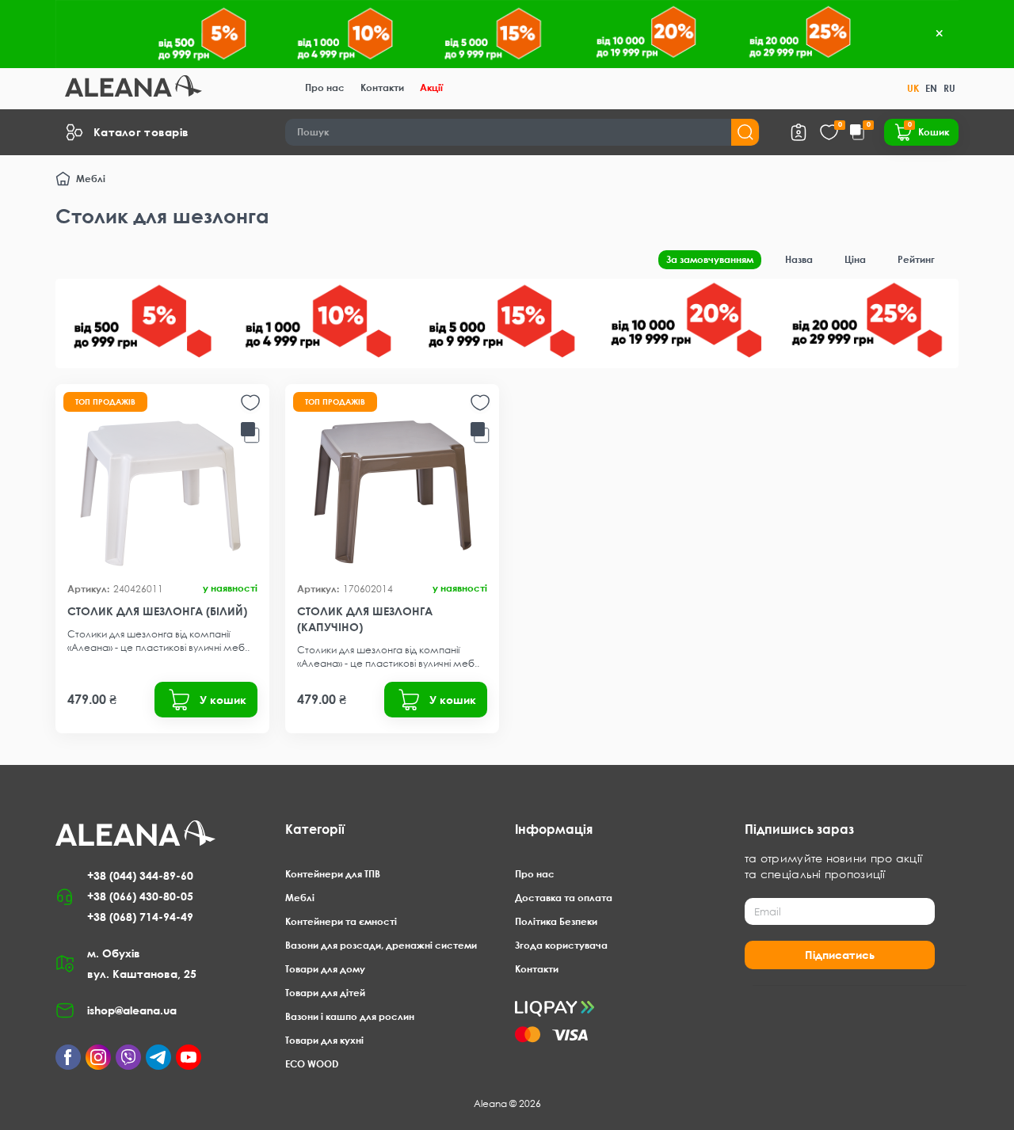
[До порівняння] (250, 433)
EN (931, 88)
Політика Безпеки (556, 921)
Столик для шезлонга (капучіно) (365, 618)
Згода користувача (561, 945)
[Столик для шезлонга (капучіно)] (392, 483)
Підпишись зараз (799, 829)
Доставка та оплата (563, 898)
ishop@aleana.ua (132, 1010)
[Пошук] (745, 132)
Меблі (90, 179)
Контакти (382, 87)
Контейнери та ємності (341, 921)
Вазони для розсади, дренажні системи (381, 945)
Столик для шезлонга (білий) (157, 611)
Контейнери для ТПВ (332, 874)
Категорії (315, 829)
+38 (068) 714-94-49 (140, 916)
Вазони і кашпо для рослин (349, 1016)
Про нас (325, 87)
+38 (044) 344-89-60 (140, 875)
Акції (431, 87)
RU (949, 88)
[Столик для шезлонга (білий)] (162, 483)
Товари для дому (325, 969)
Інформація (554, 829)
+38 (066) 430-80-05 (140, 896)
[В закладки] (250, 403)
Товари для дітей (325, 993)
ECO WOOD (311, 1064)
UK (913, 88)
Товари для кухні (324, 1040)
